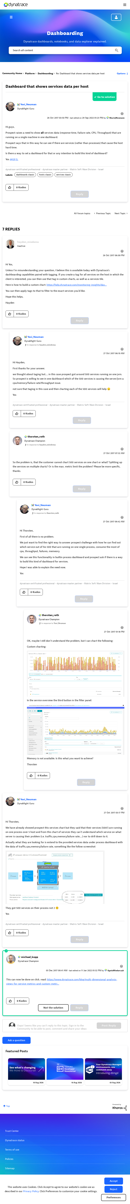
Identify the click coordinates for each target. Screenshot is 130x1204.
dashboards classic (25, 174)
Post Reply (109, 1025)
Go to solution (106, 97)
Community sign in (116, 17)
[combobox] (65, 50)
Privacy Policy (31, 1191)
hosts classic (45, 174)
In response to (41, 345)
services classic (63, 174)
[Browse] (13, 17)
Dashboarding (45, 73)
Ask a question (16, 1040)
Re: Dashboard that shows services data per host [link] (80, 73)
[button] (113, 1181)
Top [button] (8, 1106)
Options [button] (121, 73)
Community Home (12, 73)
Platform (30, 73)
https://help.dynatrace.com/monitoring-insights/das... (77, 284)
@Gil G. (14, 159)
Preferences (114, 1197)
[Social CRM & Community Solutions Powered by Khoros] (120, 1107)
